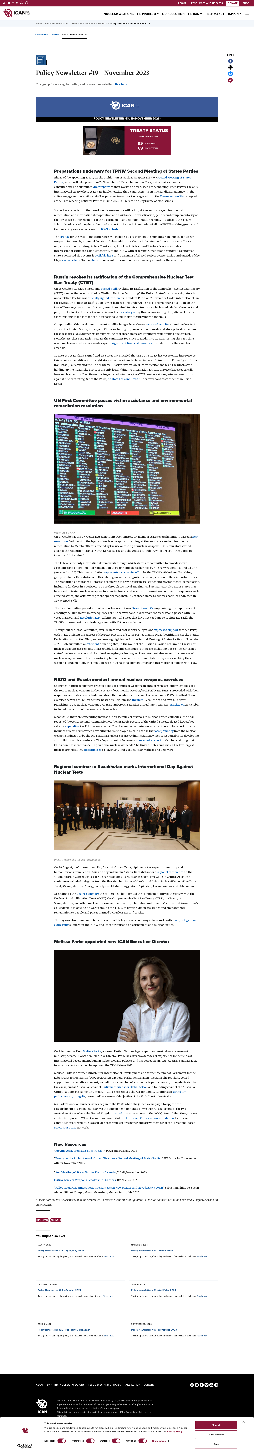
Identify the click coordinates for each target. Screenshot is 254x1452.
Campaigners (42, 34)
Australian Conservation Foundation (150, 1118)
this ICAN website (107, 229)
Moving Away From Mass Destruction (79, 1150)
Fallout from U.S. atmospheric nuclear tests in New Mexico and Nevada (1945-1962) (109, 1187)
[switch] (90, 1441)
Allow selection (216, 1434)
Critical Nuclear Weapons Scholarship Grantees (85, 1180)
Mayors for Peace (65, 1127)
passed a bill (109, 288)
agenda (65, 236)
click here (120, 84)
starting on (177, 704)
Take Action (132, 1384)
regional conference (170, 872)
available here (104, 255)
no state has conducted (123, 379)
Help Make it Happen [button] (222, 14)
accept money (164, 731)
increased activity (157, 324)
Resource (56, 1220)
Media (55, 34)
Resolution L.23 (142, 608)
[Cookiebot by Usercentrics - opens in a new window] (25, 1446)
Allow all (216, 1425)
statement (92, 644)
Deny (216, 1444)
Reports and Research (74, 34)
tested (118, 1113)
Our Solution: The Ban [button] (181, 14)
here (95, 260)
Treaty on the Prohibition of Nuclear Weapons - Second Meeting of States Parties (108, 1158)
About (40, 1384)
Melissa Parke (92, 1051)
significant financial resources (132, 343)
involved (138, 700)
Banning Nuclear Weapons (66, 1384)
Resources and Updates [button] (207, 3)
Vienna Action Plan (173, 196)
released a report (150, 740)
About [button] (182, 3)
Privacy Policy (174, 1431)
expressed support (166, 630)
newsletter (42, 1220)
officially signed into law (104, 298)
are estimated (92, 749)
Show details (159, 1441)
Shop (246, 3)
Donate (233, 3)
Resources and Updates (105, 1384)
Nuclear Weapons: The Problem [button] (130, 14)
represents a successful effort (123, 572)
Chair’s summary (87, 893)
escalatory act (128, 312)
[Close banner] (244, 1422)
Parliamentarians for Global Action (125, 1087)
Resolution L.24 (90, 617)
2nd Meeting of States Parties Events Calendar (85, 1172)
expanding (72, 726)
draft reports (101, 187)
